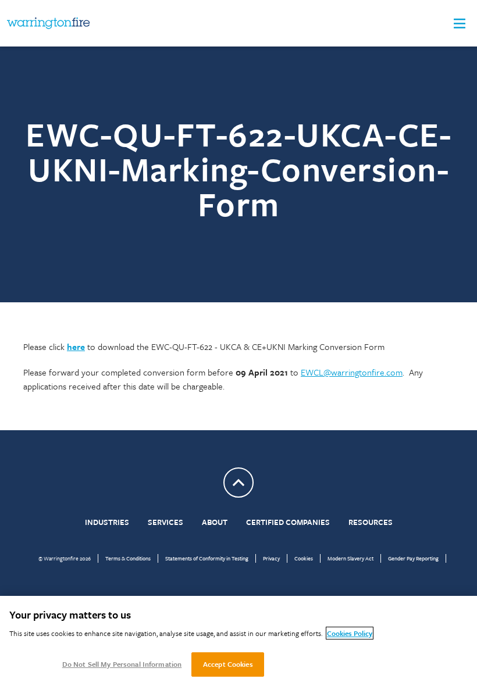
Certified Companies (288, 522)
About (214, 522)
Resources (370, 522)
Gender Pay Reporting (413, 558)
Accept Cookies (228, 664)
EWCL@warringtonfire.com (352, 372)
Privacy (271, 558)
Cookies (303, 558)
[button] (459, 23)
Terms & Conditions (128, 558)
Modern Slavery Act (350, 558)
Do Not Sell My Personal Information (122, 664)
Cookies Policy (349, 633)
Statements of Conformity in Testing (206, 558)
